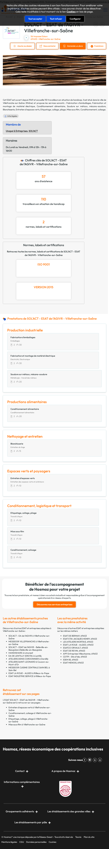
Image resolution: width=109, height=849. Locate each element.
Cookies (71, 11)
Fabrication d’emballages (78, 103)
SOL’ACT (33, 130)
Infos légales (12, 116)
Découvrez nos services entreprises (54, 604)
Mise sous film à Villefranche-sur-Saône (27, 724)
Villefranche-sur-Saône (14, 103)
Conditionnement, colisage (92, 109)
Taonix (78, 837)
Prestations (98, 46)
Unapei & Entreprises (17, 130)
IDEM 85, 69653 (70, 659)
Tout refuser (56, 18)
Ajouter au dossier (24, 46)
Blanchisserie (9, 109)
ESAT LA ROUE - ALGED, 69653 (78, 644)
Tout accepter (35, 18)
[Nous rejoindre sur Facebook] (85, 760)
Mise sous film (73, 109)
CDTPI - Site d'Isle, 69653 (75, 656)
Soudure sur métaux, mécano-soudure (86, 106)
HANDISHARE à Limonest (21, 653)
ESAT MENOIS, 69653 (73, 662)
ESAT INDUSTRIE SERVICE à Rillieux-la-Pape (30, 676)
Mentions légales (9, 842)
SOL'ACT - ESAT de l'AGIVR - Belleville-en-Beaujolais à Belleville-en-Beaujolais (28, 648)
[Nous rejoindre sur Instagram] (90, 760)
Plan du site (89, 837)
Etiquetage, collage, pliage (53, 109)
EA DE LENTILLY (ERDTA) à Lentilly (25, 655)
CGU (21, 842)
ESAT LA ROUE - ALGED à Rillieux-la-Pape (29, 673)
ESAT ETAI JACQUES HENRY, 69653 (80, 638)
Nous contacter (49, 46)
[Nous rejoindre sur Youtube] (100, 760)
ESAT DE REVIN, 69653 (74, 650)
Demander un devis (75, 46)
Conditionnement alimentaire (51, 106)
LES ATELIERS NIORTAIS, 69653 (78, 641)
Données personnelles (36, 842)
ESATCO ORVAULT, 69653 (75, 647)
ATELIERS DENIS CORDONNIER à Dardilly (28, 658)
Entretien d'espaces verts (27, 109)
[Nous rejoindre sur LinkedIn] (95, 760)
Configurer (75, 18)
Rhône (29, 103)
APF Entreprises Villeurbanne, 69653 (80, 653)
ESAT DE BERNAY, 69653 (75, 635)
